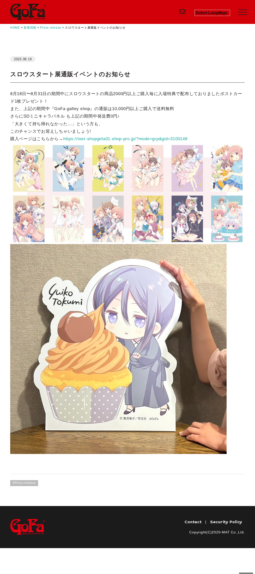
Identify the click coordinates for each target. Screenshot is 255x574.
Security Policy (226, 521)
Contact (193, 521)
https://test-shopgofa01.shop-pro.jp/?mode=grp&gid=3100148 (125, 138)
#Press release (24, 483)
